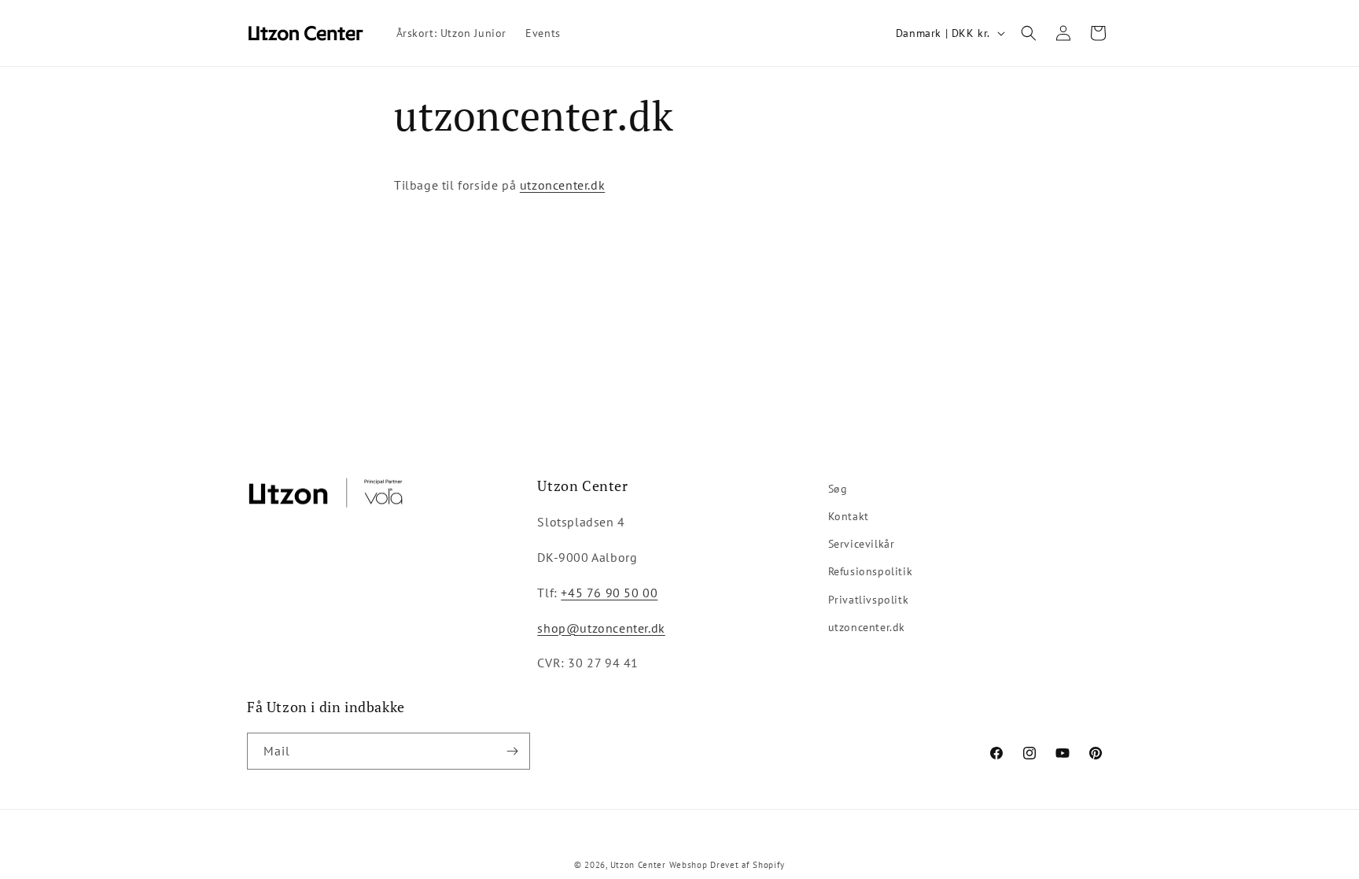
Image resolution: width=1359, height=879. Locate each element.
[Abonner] (512, 751)
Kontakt (848, 516)
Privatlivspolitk (868, 600)
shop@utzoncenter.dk (601, 628)
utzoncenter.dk (562, 185)
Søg (838, 489)
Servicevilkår (861, 544)
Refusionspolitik (870, 571)
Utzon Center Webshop (659, 864)
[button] (1028, 33)
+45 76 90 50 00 (609, 592)
